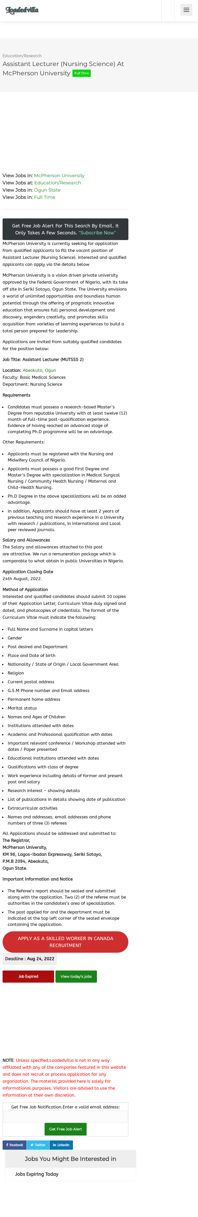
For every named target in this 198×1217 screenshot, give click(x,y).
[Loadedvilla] (22, 6)
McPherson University (59, 175)
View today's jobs (76, 976)
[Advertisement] (65, 128)
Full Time (44, 197)
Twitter (40, 1145)
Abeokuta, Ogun (39, 370)
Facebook (16, 1145)
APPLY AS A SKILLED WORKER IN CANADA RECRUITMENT (65, 941)
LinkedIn (63, 1145)
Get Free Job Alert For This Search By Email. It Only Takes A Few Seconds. (65, 229)
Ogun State (47, 190)
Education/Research (22, 55)
